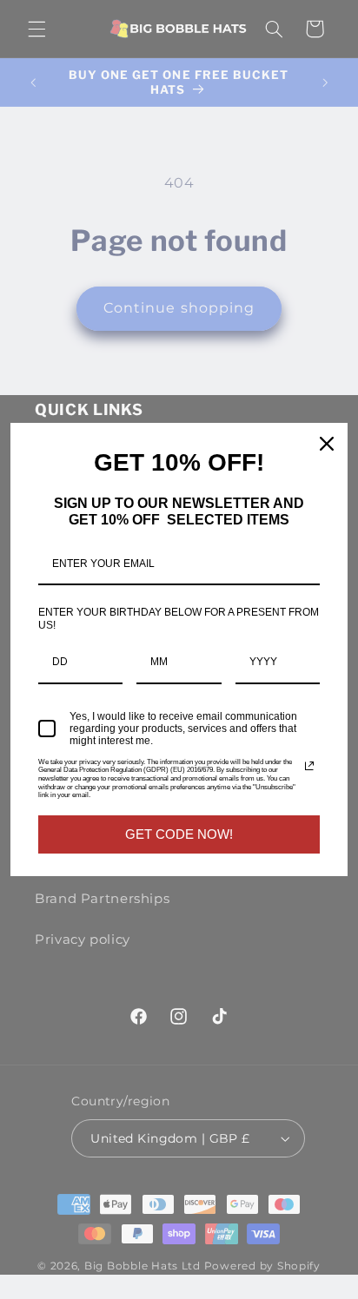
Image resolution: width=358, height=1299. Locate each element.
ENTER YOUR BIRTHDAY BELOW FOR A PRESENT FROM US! (178, 618)
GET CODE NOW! (179, 834)
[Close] (327, 444)
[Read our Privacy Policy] (309, 765)
